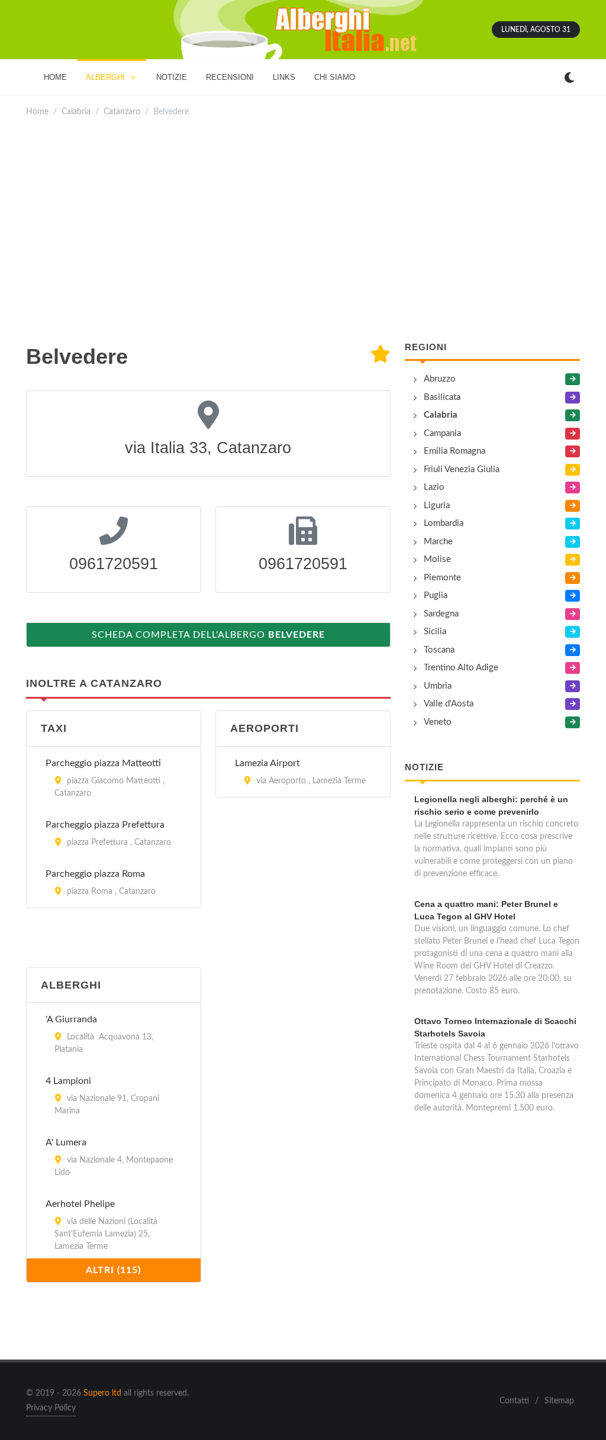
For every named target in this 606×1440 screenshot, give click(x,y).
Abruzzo (440, 378)
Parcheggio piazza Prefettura (105, 824)
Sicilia (435, 631)
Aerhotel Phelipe (80, 1204)
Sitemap (559, 1401)
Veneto (438, 722)
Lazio (434, 487)
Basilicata (442, 397)
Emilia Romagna (454, 451)
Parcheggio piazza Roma (95, 874)
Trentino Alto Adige (461, 667)
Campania (442, 433)
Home (37, 111)
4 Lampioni (68, 1081)
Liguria (437, 505)
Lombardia (443, 523)
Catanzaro (122, 111)
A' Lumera (66, 1142)
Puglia (435, 595)
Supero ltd (102, 1393)
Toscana (439, 649)
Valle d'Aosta (448, 703)
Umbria (438, 686)
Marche (438, 541)
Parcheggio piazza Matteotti (103, 763)
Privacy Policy (51, 1408)
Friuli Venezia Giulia (461, 469)
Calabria (76, 111)
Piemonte (442, 577)
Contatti (514, 1401)
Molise (437, 559)
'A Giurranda (71, 1019)
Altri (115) (113, 1270)
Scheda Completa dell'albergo (208, 635)
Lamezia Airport (267, 763)
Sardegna (441, 613)
